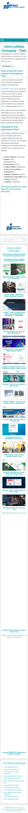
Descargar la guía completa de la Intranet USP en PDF (14, 260)
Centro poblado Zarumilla (11, 787)
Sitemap (19, 810)
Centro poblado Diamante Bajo (13, 790)
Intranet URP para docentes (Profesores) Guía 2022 (14, 473)
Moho (3, 106)
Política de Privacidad (14, 809)
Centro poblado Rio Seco (11, 796)
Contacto (14, 810)
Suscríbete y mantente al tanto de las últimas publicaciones (14, 255)
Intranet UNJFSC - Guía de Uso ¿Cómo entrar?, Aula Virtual (14, 402)
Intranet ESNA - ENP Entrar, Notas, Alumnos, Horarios (14, 295)
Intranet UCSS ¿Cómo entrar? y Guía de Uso (14, 385)
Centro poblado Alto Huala (11, 785)
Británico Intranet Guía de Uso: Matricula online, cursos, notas (14, 367)
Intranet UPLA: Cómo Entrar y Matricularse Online (14, 350)
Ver (12, 66)
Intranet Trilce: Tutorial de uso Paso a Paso (14, 491)
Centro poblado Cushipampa (12, 778)
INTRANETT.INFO (7, 89)
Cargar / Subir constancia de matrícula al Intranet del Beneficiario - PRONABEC (14, 313)
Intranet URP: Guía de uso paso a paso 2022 (14, 631)
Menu (2, 40)
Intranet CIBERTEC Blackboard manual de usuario (14, 753)
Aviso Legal (5, 809)
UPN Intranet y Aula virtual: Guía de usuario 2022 (14, 455)
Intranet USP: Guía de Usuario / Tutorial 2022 (14, 420)
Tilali (24, 56)
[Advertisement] (14, 24)
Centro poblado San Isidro (11, 799)
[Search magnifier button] (24, 240)
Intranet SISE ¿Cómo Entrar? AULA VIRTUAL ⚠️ (14, 332)
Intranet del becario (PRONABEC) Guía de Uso (14, 438)
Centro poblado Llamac (11, 767)
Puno (21, 106)
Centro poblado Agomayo (11, 769)
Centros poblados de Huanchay (13, 776)
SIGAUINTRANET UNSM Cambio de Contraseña (14, 277)
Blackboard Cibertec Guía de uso (14, 508)
